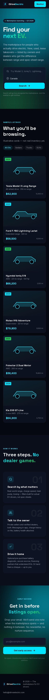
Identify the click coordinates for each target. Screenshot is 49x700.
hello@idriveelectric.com (13, 692)
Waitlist (40, 4)
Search (23, 85)
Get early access (23, 650)
